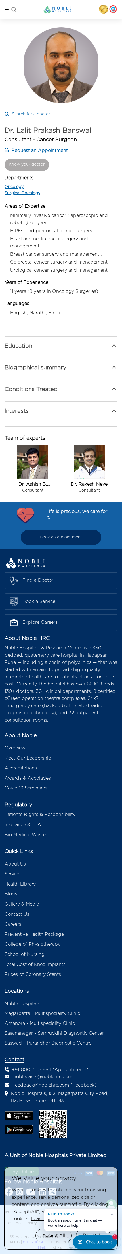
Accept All (53, 1235)
